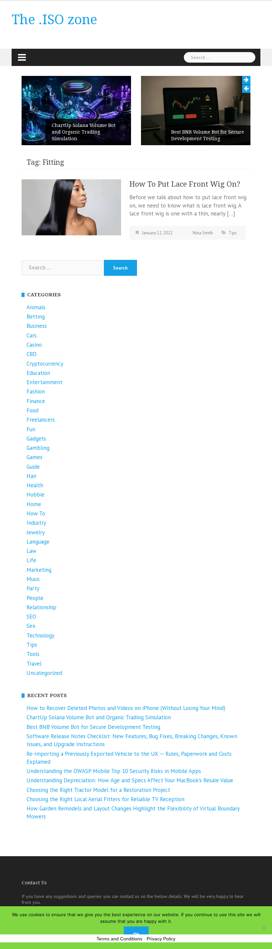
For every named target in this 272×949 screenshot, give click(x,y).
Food (32, 410)
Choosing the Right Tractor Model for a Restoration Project (98, 790)
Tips (233, 233)
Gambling (38, 447)
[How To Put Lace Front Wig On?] (71, 206)
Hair (31, 476)
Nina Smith (203, 233)
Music (33, 579)
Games (34, 457)
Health (35, 485)
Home (34, 504)
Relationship (41, 607)
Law (31, 551)
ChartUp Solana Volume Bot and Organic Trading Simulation (83, 132)
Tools (33, 654)
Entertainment (44, 382)
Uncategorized (44, 673)
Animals (36, 307)
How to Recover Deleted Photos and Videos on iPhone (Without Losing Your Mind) (126, 708)
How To (36, 513)
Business (37, 325)
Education (38, 373)
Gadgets (36, 438)
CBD (31, 354)
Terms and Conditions (119, 938)
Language (38, 541)
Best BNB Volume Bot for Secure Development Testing (207, 135)
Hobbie (35, 494)
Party (33, 588)
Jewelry (36, 532)
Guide (33, 466)
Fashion (36, 391)
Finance (36, 401)
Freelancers (41, 419)
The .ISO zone (54, 20)
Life (31, 560)
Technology (40, 635)
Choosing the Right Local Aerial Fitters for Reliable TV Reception (105, 799)
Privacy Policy (161, 938)
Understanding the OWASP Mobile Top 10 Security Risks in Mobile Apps (114, 771)
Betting (36, 316)
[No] (263, 927)
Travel (34, 663)
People (35, 598)
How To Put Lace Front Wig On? (184, 184)
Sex (31, 625)
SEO (31, 616)
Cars (31, 335)
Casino (34, 344)
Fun (31, 429)
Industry (36, 522)
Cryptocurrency (45, 363)
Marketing (39, 569)
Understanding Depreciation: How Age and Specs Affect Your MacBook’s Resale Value (130, 780)
